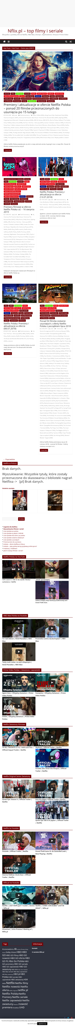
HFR (9, 222)
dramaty (7, 93)
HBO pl (16, 974)
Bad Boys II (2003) (55, 338)
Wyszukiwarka (41, 101)
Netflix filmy (7, 127)
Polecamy (45, 96)
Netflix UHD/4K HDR (20, 189)
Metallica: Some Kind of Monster (38, 125)
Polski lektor (59, 96)
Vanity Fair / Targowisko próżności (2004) (28, 137)
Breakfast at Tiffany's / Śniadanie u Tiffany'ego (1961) (54, 346)
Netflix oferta (27, 229)
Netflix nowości (15, 127)
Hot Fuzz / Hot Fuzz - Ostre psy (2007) (33, 123)
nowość (62, 127)
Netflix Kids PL (21, 184)
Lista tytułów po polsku (10, 531)
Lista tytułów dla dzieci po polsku (14, 535)
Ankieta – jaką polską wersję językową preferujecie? (20, 546)
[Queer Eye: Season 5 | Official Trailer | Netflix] (18, 789)
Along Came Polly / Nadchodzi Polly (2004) (56, 115)
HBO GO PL (46, 120)
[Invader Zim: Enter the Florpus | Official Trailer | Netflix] (52, 758)
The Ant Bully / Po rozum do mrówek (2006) (58, 415)
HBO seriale (13, 977)
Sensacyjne (17, 101)
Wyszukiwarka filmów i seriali (13, 529)
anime (19, 949)
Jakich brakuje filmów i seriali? (13, 551)
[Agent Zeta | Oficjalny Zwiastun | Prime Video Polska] (18, 682)
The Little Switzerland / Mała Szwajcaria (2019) (20, 261)
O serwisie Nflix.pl (38, 952)
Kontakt (34, 948)
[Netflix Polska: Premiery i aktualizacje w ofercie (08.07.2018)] (19, 285)
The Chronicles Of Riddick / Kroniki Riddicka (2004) (48, 132)
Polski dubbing (14, 199)
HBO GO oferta (38, 120)
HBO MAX (15, 969)
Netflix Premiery (24, 127)
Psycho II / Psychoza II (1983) (41, 130)
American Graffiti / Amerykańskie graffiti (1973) (53, 333)
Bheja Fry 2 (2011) (54, 341)
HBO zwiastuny (17, 979)
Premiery (17, 98)
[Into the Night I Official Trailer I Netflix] (52, 789)
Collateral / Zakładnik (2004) (47, 351)
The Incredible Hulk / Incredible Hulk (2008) (24, 135)
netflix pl (6, 232)
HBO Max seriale (7, 972)
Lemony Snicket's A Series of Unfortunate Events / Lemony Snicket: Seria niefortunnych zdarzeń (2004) (55, 388)
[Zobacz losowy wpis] (70, 42)
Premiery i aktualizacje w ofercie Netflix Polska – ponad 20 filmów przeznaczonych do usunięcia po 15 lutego (37, 108)
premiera (16, 130)
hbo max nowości (23, 969)
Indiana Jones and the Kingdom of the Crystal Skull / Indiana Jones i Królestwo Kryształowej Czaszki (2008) (54, 376)
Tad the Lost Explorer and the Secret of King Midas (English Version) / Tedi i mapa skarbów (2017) (19, 246)
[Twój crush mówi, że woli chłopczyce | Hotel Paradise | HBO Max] (18, 651)
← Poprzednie (9, 459)
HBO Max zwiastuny (7, 974)
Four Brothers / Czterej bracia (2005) (54, 356)
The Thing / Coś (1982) (56, 428)
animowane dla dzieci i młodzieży (14, 179)
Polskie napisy (8, 98)
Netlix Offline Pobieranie (11, 96)
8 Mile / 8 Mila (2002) (38, 115)
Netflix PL (50, 93)
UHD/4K (7, 204)
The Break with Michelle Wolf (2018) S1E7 (15, 338)
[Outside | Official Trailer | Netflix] (18, 841)
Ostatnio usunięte (8, 488)
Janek (15, 115)
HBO (19, 952)
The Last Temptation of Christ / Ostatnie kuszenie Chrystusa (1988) (17, 259)
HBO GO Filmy (12, 955)
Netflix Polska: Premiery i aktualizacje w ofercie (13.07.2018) (52, 194)
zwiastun (10, 341)
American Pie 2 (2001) (46, 336)
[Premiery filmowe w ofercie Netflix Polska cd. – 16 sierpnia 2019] (19, 158)
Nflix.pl (22, 96)
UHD (5, 264)
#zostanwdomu (8, 949)
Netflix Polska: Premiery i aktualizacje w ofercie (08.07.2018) (16, 326)
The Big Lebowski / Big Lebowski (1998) (23, 132)
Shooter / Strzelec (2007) (59, 413)
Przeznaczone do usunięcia (40, 98)
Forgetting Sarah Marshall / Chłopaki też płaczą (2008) (18, 120)
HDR (26, 979)
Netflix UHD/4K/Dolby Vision (12, 191)
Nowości (38, 96)
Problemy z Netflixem (10, 548)
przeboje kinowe (26, 98)
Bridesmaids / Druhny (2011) (47, 348)
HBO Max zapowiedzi (20, 972)
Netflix (34, 93)
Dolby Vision (26, 219)
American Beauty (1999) (62, 331)
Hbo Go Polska (54, 120)
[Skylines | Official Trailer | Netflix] (52, 737)
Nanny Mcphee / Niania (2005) (56, 125)
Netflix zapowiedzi (34, 127)
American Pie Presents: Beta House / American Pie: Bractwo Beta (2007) (38, 117)
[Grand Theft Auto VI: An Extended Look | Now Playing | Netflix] (52, 841)
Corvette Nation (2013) (60, 202)
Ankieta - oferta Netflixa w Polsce (14, 544)
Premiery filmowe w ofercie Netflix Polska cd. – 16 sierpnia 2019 (19, 209)
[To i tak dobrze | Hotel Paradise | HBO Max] (18, 628)
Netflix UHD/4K (9, 189)
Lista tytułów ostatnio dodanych (13, 538)
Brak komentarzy (25, 115)
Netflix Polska (59, 93)
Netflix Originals (13, 990)
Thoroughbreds (12, 137)
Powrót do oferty (19, 201)
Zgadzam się (42, 1023)
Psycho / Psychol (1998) (26, 130)
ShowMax (16, 1008)
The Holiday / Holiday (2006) (20, 254)
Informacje (20, 93)
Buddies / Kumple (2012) (63, 348)
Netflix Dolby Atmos (10, 184)
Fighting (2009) (63, 117)
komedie (27, 93)
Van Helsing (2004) (59, 435)
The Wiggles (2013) (61, 430)
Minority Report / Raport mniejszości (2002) (56, 393)
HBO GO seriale (21, 964)
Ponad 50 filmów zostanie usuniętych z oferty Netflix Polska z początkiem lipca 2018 (55, 323)
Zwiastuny (14, 204)
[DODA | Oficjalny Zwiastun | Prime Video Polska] (18, 706)
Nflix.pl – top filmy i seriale (35, 31)
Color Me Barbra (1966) (46, 202)
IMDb (47, 179)
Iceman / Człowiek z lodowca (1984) (53, 123)
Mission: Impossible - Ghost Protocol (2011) (51, 395)
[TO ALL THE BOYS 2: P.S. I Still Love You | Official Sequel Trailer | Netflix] (18, 737)
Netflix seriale (62, 207)
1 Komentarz (59, 328)
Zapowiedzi (51, 101)
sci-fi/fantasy (53, 98)
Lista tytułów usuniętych (11, 540)
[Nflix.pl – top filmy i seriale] (4, 42)
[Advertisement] (37, 13)
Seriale (24, 101)
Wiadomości (32, 101)
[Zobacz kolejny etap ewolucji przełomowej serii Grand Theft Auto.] (52, 590)
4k (33, 214)
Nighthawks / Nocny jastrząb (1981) (49, 127)
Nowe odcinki (29, 96)
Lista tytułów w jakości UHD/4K (13, 533)
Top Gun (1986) (57, 433)
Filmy (13, 93)
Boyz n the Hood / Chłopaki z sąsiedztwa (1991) (57, 343)
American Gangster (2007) (11, 117)
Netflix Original (42, 93)
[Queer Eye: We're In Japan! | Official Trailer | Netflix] (52, 810)
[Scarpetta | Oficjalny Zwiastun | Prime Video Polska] (52, 682)
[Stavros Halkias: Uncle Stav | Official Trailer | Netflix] (18, 864)
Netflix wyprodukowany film (12, 194)
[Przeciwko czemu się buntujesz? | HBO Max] (52, 628)
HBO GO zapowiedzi (10, 966)
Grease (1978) (51, 361)
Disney (23, 949)
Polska (52, 96)
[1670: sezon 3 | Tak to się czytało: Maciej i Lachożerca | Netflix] (18, 569)
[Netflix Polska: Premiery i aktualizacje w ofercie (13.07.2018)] (55, 158)
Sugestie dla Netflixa (10, 527)
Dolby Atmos (19, 219)
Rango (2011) (59, 408)
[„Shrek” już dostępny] (52, 569)
